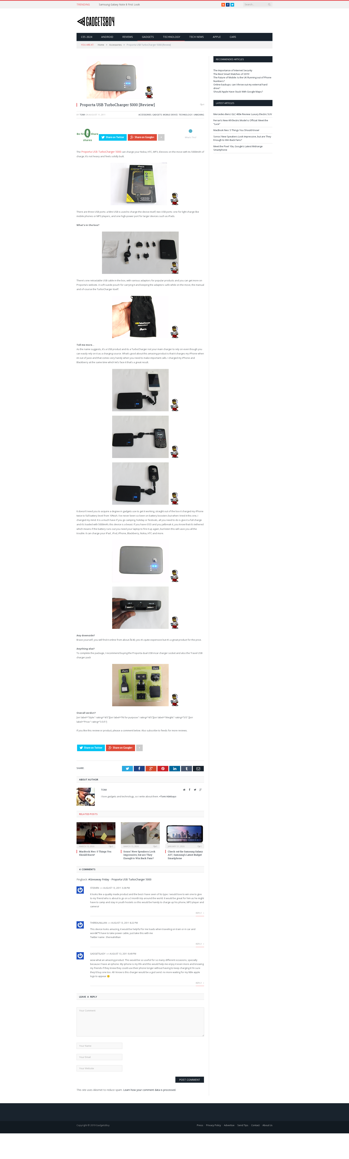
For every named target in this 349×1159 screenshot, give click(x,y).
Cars (233, 37)
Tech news (196, 37)
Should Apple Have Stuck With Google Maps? (238, 91)
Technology (171, 37)
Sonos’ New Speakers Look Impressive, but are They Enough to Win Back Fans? (139, 854)
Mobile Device (170, 114)
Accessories (145, 114)
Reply (199, 912)
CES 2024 (86, 37)
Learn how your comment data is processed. (149, 1089)
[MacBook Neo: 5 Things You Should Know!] (96, 834)
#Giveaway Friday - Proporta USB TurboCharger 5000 (119, 879)
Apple (217, 37)
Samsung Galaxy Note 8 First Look (119, 4)
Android (107, 37)
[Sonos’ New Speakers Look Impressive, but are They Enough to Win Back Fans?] (140, 834)
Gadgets (148, 37)
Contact (255, 1124)
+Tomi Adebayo (167, 796)
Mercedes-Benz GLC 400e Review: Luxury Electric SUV (242, 114)
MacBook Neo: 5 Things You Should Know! (236, 130)
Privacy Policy (213, 1124)
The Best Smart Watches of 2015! (231, 74)
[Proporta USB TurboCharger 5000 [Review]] (115, 97)
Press (200, 1124)
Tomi (82, 114)
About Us (267, 1124)
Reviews (127, 37)
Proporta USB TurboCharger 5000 (99, 151)
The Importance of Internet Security (232, 70)
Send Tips (242, 1124)
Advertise (229, 1124)
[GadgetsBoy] (96, 20)
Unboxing (199, 114)
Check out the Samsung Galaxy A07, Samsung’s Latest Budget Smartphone (185, 854)
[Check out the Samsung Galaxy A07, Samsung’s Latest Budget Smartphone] (184, 834)
